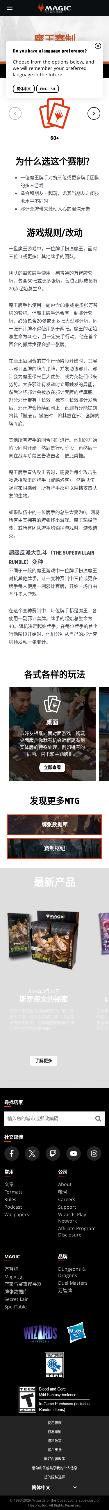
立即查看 (52, 767)
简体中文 (24, 89)
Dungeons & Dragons (72, 1272)
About (65, 1184)
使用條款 (55, 1422)
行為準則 (55, 1431)
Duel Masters (72, 1283)
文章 (9, 1184)
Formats (13, 1192)
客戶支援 (55, 1449)
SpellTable (15, 1306)
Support (67, 1207)
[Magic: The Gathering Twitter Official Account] (32, 1153)
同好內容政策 (54, 1458)
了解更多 (43, 1061)
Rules (10, 1199)
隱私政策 (55, 1440)
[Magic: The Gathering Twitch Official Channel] (53, 1153)
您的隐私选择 (54, 1477)
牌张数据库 (16, 1291)
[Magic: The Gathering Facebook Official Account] (11, 1153)
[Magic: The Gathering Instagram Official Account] (94, 1153)
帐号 (62, 1192)
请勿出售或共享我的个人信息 (54, 1468)
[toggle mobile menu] (9, 8)
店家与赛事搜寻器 (23, 1284)
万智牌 (11, 1269)
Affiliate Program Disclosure (77, 1231)
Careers (66, 1199)
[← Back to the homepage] (54, 7)
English (47, 89)
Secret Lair (16, 1299)
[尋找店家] (98, 1118)
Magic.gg (14, 1276)
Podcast (13, 1207)
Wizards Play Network (72, 1217)
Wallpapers (16, 1214)
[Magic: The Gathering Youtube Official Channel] (73, 1153)
